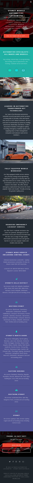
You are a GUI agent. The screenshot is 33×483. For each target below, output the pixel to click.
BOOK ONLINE (16, 445)
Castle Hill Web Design (13, 475)
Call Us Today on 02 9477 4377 (17, 36)
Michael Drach (23, 473)
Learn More (16, 450)
